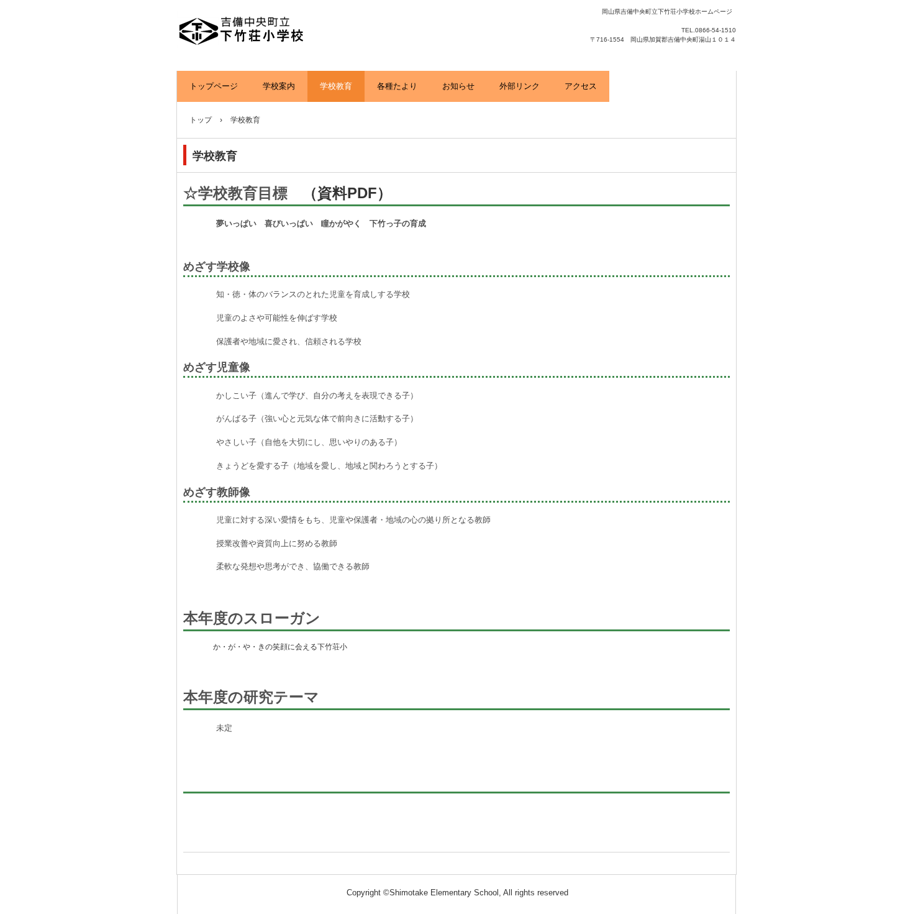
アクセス (581, 86)
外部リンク (519, 86)
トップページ (213, 86)
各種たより (397, 86)
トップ (200, 120)
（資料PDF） (347, 193)
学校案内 (279, 86)
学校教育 (336, 86)
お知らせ (458, 86)
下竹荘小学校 (296, 31)
